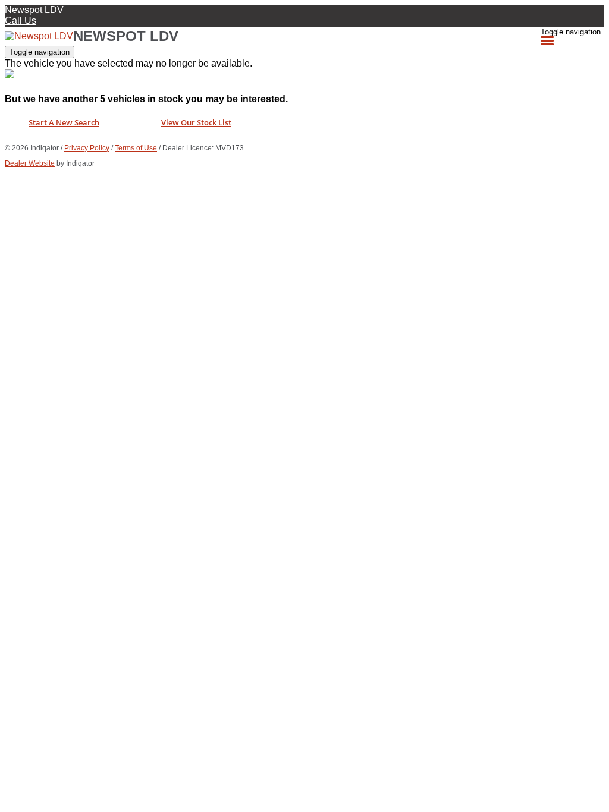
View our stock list (196, 122)
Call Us (20, 20)
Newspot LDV (34, 10)
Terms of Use (136, 148)
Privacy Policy (86, 148)
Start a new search (64, 122)
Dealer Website (30, 163)
